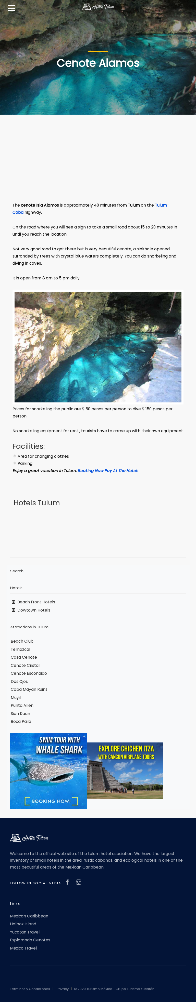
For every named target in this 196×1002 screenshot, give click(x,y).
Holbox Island (23, 924)
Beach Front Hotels (35, 602)
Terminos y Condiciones (30, 988)
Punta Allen (22, 705)
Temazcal (20, 649)
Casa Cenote (24, 657)
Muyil (16, 697)
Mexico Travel (23, 948)
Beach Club (22, 641)
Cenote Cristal (25, 665)
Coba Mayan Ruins (29, 689)
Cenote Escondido (29, 673)
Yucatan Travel (25, 932)
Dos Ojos (19, 681)
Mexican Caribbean (29, 916)
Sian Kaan (20, 713)
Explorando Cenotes (30, 940)
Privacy (63, 988)
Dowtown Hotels (33, 610)
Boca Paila (21, 721)
